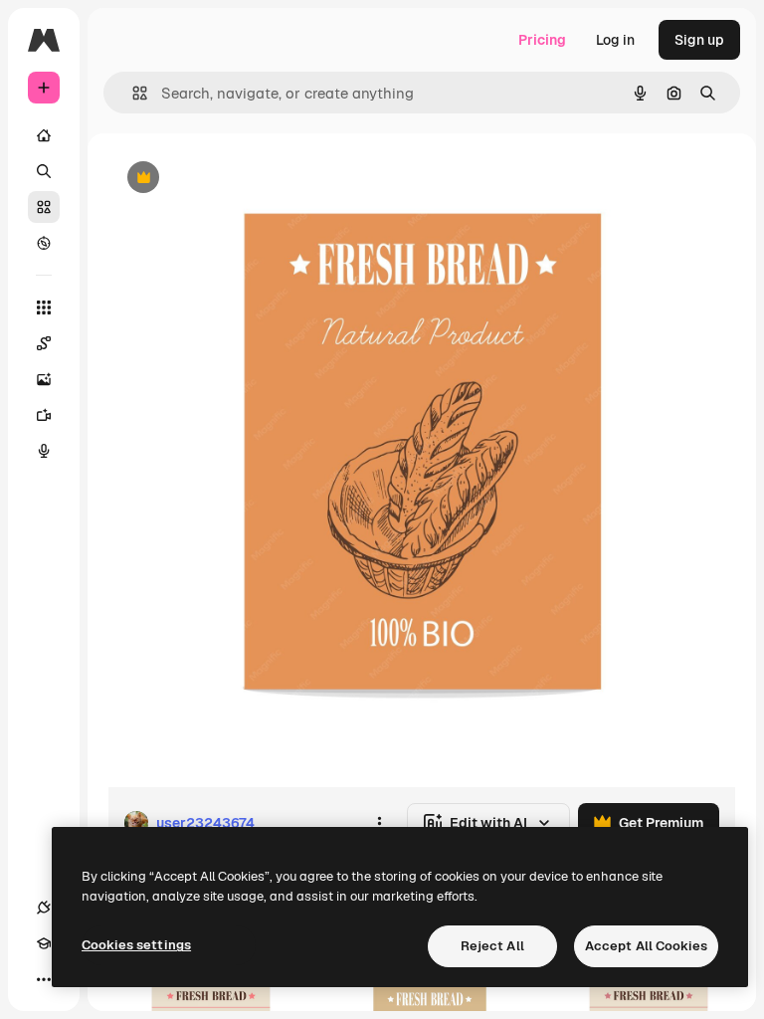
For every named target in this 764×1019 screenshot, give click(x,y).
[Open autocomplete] (131, 93)
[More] (44, 979)
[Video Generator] (44, 415)
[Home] (44, 135)
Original (235, 178)
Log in (615, 40)
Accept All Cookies (646, 945)
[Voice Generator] (44, 451)
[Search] (44, 171)
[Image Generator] (44, 379)
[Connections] (44, 907)
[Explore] (44, 243)
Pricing (542, 40)
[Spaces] (44, 343)
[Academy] (44, 943)
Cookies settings (136, 944)
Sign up (699, 40)
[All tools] (44, 307)
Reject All (492, 945)
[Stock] (44, 207)
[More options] (379, 823)
